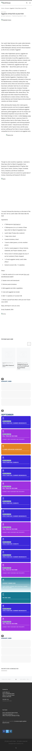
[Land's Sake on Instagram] (10, 731)
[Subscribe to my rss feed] (16, 748)
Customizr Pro (19, 743)
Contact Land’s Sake (7, 700)
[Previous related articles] (25, 344)
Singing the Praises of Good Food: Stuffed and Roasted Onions (23, 366)
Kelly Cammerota (7, 16)
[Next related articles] (29, 344)
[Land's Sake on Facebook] (3, 731)
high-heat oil (16, 224)
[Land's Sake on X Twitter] (7, 731)
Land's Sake (12, 741)
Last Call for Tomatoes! (8, 365)
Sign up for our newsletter (8, 721)
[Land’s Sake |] (6, 3)
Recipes (7, 8)
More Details (16, 714)
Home (2, 8)
